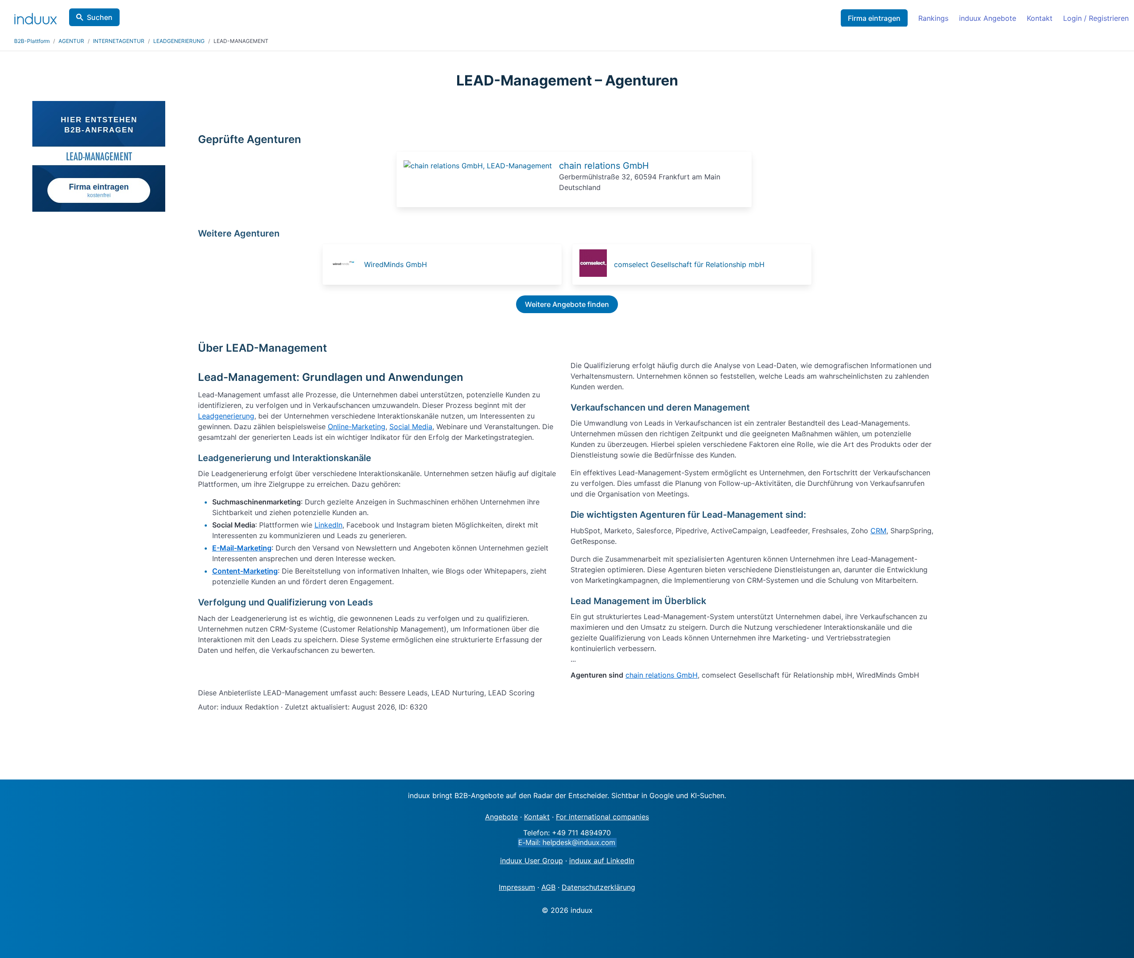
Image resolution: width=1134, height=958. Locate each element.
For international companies (602, 816)
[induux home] (35, 17)
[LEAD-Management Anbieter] (478, 165)
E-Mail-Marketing (242, 547)
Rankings (933, 18)
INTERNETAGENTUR (118, 41)
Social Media (410, 426)
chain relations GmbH (604, 165)
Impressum (517, 887)
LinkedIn (328, 524)
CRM (878, 530)
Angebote (501, 816)
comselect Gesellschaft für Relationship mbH (689, 264)
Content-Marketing (245, 570)
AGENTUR (71, 41)
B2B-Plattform (32, 41)
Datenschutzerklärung (598, 887)
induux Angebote (987, 18)
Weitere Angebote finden (567, 304)
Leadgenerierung (226, 415)
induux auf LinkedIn (601, 860)
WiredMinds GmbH (395, 264)
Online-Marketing (356, 426)
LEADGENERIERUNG (179, 41)
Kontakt (1039, 18)
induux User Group (531, 860)
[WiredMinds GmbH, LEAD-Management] (346, 264)
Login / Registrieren (1096, 18)
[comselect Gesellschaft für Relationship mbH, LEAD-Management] (596, 264)
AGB (548, 887)
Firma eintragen (874, 18)
